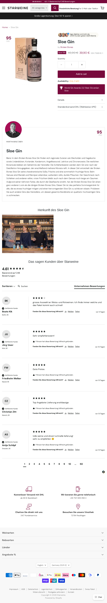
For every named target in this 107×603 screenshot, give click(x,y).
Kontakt (71, 592)
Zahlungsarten (61, 589)
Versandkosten (76, 589)
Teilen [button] (77, 311)
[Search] (55, 8)
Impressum (13, 589)
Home (5, 27)
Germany (59, 565)
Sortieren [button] (7, 286)
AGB (23, 589)
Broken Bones (66, 47)
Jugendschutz (46, 589)
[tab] (89, 287)
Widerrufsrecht (39, 592)
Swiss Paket (90, 589)
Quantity (61, 59)
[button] (24, 464)
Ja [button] (65, 311)
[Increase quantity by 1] (82, 64)
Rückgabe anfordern (56, 592)
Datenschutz (33, 589)
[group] (16, 268)
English (40, 565)
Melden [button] (71, 311)
